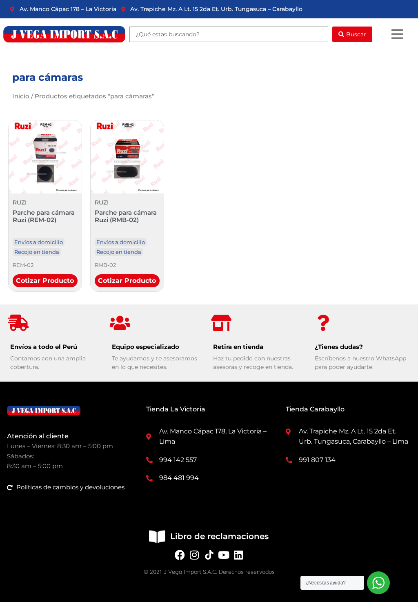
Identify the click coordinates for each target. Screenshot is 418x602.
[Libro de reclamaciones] (157, 536)
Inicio (20, 96)
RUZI (20, 202)
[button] (397, 34)
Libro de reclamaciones (219, 536)
